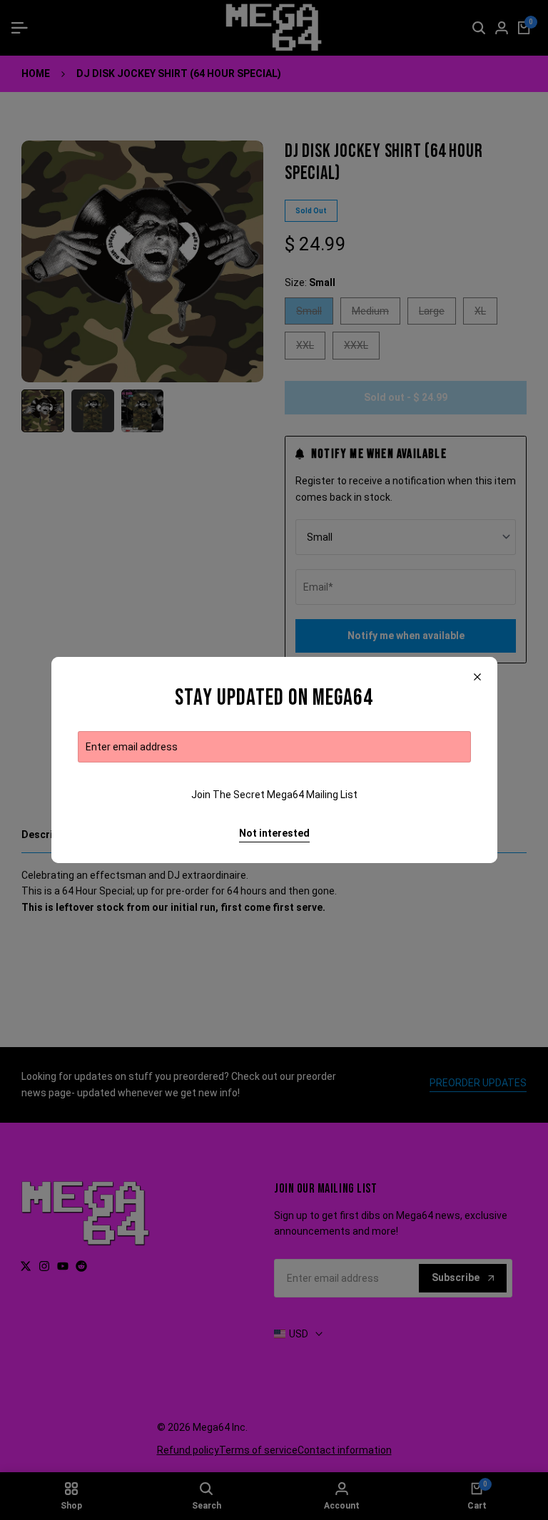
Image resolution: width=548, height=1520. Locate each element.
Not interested (274, 833)
